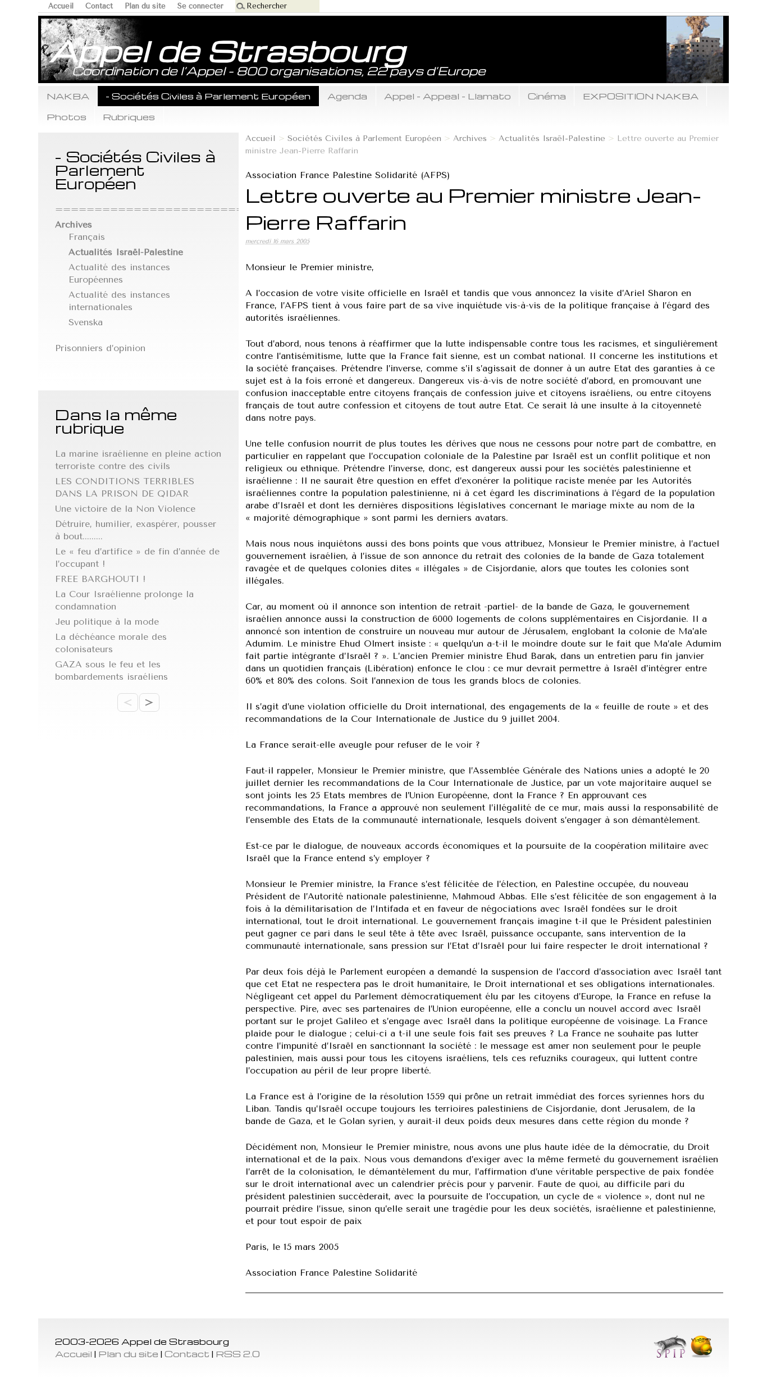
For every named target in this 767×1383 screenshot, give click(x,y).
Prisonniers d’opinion (100, 348)
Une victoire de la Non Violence (125, 508)
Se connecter (200, 6)
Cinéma (547, 96)
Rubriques (129, 116)
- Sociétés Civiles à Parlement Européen (208, 96)
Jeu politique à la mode (107, 621)
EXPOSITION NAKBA (640, 96)
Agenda (347, 96)
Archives (470, 138)
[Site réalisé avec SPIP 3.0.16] (670, 1354)
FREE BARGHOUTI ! (100, 579)
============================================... (231, 209)
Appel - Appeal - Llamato (447, 96)
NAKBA (68, 96)
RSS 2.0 (238, 1353)
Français (87, 236)
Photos (66, 116)
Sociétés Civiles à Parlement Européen (364, 138)
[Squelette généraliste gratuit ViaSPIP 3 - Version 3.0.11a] (701, 1354)
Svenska (86, 322)
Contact (99, 6)
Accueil (61, 6)
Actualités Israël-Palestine (552, 138)
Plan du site (145, 6)
